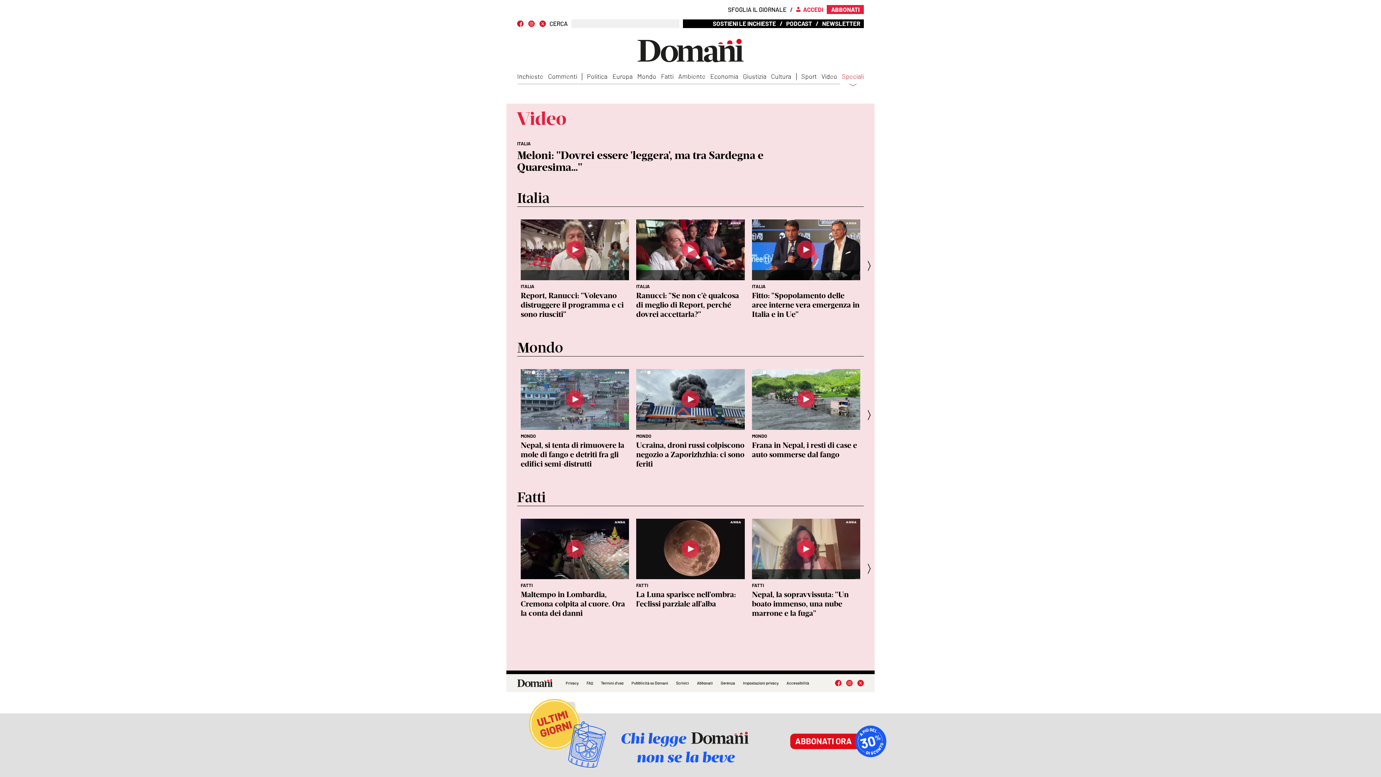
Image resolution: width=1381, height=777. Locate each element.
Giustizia (754, 76)
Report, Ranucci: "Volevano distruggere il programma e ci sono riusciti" (572, 305)
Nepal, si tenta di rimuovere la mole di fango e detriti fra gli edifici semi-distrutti (572, 454)
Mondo (646, 76)
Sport (809, 76)
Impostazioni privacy (761, 683)
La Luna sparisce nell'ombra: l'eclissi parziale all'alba (686, 599)
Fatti (667, 76)
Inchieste (530, 76)
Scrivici (682, 683)
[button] (871, 265)
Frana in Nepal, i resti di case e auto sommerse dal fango (804, 450)
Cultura (781, 76)
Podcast (799, 23)
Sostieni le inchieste (744, 23)
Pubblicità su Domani (650, 683)
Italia (527, 286)
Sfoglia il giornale (757, 9)
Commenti (562, 76)
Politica (597, 76)
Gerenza (728, 683)
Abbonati (705, 683)
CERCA (559, 23)
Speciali (853, 76)
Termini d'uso (612, 683)
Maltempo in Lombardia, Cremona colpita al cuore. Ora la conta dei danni (573, 604)
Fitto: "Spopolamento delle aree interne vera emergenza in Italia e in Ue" (806, 305)
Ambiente (692, 76)
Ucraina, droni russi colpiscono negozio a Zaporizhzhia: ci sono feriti (690, 454)
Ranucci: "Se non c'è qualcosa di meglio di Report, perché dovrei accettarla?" (687, 305)
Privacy (572, 683)
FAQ (590, 683)
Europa (622, 76)
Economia (724, 76)
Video (829, 76)
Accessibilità (798, 683)
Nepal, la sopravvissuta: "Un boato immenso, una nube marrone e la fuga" (800, 604)
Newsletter (841, 23)
